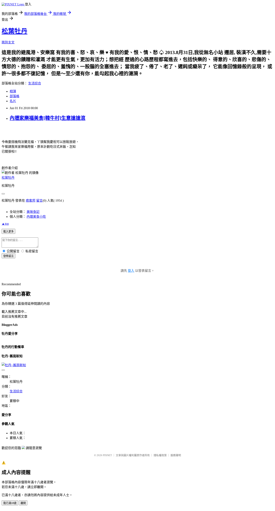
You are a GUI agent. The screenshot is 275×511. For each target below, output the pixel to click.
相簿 (13, 91)
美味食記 (33, 211)
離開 (23, 503)
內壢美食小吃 (36, 216)
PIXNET (107, 455)
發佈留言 (8, 256)
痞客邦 (30, 200)
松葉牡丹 (14, 31)
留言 (39, 200)
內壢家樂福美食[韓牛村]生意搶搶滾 (47, 118)
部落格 (14, 96)
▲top (5, 223)
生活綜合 (34, 83)
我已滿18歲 (10, 503)
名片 (13, 101)
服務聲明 (176, 455)
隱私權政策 (160, 455)
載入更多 (8, 231)
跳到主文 (8, 42)
